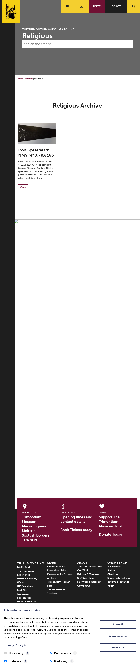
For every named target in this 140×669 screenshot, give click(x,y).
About (82, 562)
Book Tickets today (76, 529)
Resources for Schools (60, 574)
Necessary (16, 653)
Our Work (83, 570)
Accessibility (24, 594)
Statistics (15, 661)
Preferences (62, 653)
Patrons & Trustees (88, 574)
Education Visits (56, 570)
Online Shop (117, 562)
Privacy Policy (15, 645)
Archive (51, 578)
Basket (111, 570)
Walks (20, 582)
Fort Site (22, 590)
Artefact (29, 78)
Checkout (113, 574)
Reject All (118, 647)
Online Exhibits (56, 566)
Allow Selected (118, 635)
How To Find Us (26, 601)
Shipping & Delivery (118, 578)
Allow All (118, 624)
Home (20, 78)
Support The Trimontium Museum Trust (110, 521)
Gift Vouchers (25, 586)
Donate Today (110, 534)
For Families (24, 597)
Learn (51, 562)
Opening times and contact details (76, 519)
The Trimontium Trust (90, 566)
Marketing (61, 661)
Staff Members (85, 578)
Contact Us (83, 585)
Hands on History (27, 578)
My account (114, 566)
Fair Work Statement (89, 581)
